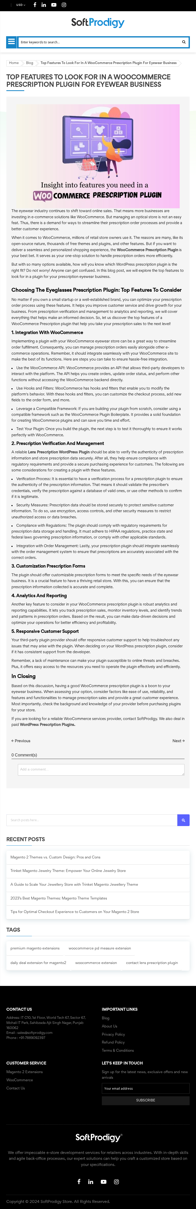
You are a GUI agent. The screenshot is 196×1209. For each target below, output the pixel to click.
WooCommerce (19, 1080)
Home (14, 63)
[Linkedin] (44, 6)
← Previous (20, 741)
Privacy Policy (113, 1034)
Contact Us (15, 1088)
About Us (109, 1026)
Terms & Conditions (118, 1050)
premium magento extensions (34, 948)
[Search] (183, 820)
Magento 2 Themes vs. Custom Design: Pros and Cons (55, 857)
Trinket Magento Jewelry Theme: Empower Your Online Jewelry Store (68, 871)
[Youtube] (54, 6)
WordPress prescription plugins (47, 725)
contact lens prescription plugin (152, 963)
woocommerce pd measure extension (100, 948)
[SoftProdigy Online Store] (98, 23)
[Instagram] (64, 6)
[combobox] (104, 42)
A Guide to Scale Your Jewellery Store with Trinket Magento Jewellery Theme (74, 884)
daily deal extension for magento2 (38, 963)
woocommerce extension (96, 963)
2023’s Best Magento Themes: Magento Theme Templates (58, 898)
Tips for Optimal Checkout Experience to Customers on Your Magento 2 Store (74, 912)
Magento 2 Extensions (24, 1072)
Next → (179, 741)
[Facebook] (34, 6)
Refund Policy (113, 1042)
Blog (29, 63)
